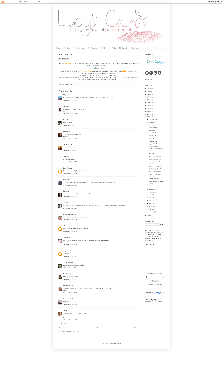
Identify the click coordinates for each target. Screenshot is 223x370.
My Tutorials (92, 48)
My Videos (104, 48)
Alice (65, 226)
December (152, 119)
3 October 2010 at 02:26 (70, 304)
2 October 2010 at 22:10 (70, 293)
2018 (148, 94)
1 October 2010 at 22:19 (70, 173)
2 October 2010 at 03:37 (70, 196)
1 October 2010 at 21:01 (70, 150)
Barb (64, 180)
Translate (159, 301)
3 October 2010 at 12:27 (70, 320)
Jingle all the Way (153, 144)
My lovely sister (153, 133)
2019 (148, 91)
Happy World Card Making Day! (156, 182)
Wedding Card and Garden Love (156, 162)
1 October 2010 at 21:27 (70, 162)
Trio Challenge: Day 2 (155, 169)
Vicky (65, 156)
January (151, 212)
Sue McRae (66, 262)
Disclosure (136, 48)
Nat (64, 191)
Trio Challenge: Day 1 (155, 171)
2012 (148, 111)
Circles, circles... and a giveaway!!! (155, 175)
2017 (148, 97)
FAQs (114, 48)
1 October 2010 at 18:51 (70, 125)
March (151, 206)
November (152, 122)
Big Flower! (152, 138)
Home (58, 48)
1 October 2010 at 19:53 (70, 139)
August (151, 192)
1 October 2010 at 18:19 (70, 114)
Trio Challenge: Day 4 (155, 159)
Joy (64, 203)
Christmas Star (153, 141)
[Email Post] (77, 84)
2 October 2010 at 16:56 (70, 268)
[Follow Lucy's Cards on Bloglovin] (155, 294)
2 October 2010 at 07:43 (70, 231)
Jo (64, 310)
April (150, 203)
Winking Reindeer (154, 178)
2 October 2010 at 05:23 (70, 208)
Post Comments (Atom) (72, 331)
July (150, 195)
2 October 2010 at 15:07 (70, 256)
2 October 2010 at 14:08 (70, 244)
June (150, 198)
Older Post (135, 328)
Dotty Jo (65, 120)
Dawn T (65, 168)
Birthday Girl (152, 135)
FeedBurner (159, 284)
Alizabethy (66, 145)
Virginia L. (66, 95)
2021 (148, 88)
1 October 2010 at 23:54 (70, 185)
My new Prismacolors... (155, 151)
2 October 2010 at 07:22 (70, 219)
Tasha (65, 237)
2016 (148, 100)
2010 (148, 117)
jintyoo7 (65, 251)
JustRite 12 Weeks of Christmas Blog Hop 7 (156, 147)
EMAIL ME (148, 79)
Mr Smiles (63, 58)
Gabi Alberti (67, 299)
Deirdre (65, 274)
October (151, 125)
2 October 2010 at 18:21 (70, 279)
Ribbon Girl (67, 285)
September (152, 189)
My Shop (67, 48)
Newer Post (62, 328)
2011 (148, 114)
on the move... (152, 130)
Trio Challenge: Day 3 (155, 166)
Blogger (119, 343)
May (150, 200)
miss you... (152, 154)
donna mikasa (67, 214)
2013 (148, 108)
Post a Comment (65, 324)
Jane (64, 106)
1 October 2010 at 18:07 (70, 100)
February (151, 209)
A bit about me (79, 48)
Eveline (65, 131)
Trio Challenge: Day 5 (155, 156)
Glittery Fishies (153, 127)
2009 (148, 215)
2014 (148, 105)
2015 (148, 103)
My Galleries (123, 48)
